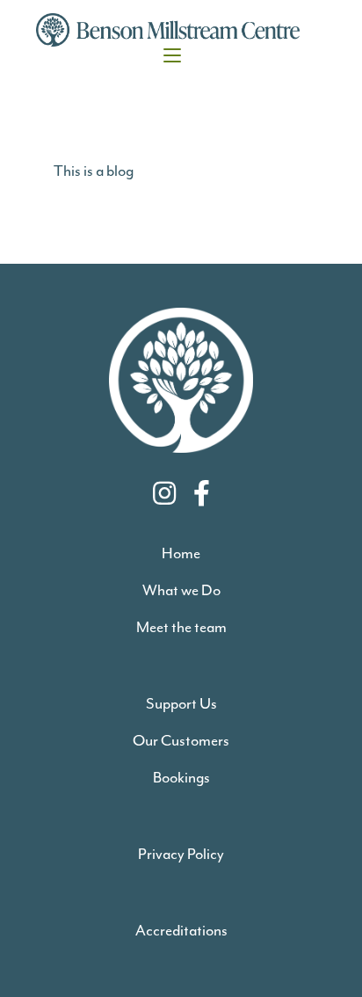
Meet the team (181, 627)
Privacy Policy (181, 853)
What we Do (181, 590)
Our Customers (181, 740)
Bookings (181, 777)
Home (181, 553)
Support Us (181, 703)
